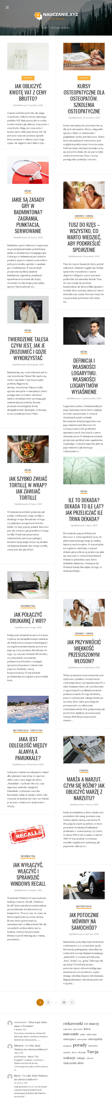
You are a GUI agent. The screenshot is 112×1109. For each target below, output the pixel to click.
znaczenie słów (73, 1063)
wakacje (69, 1058)
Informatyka (28, 605)
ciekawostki (73, 1023)
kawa (87, 1029)
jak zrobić (78, 1029)
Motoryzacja (21, 730)
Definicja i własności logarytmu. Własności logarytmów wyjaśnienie (84, 376)
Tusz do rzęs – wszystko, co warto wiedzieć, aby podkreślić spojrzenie (84, 237)
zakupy (81, 1058)
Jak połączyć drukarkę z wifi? (28, 617)
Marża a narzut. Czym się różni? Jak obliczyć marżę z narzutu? (84, 788)
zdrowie (90, 1058)
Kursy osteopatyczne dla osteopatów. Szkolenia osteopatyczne (84, 98)
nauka (82, 1034)
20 (63, 1002)
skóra (74, 1052)
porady (80, 1045)
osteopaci (69, 1039)
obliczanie (92, 1034)
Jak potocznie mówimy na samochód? (84, 921)
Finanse (83, 770)
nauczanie (71, 1034)
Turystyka (36, 730)
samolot (66, 1052)
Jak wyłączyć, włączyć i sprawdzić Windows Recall (28, 874)
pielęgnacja (67, 1046)
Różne (28, 190)
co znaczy (91, 1024)
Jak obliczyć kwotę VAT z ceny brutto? (28, 92)
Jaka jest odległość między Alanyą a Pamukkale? (28, 748)
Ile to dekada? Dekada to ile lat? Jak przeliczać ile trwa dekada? (84, 509)
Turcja (92, 1051)
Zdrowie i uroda (84, 215)
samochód (92, 1046)
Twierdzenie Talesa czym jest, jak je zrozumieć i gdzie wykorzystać (28, 348)
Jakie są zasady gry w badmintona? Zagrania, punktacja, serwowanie (28, 215)
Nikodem (18, 1045)
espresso (67, 1029)
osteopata (82, 1039)
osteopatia (95, 1039)
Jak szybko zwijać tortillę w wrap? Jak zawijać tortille (28, 488)
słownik (82, 1052)
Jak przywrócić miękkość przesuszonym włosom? (84, 651)
